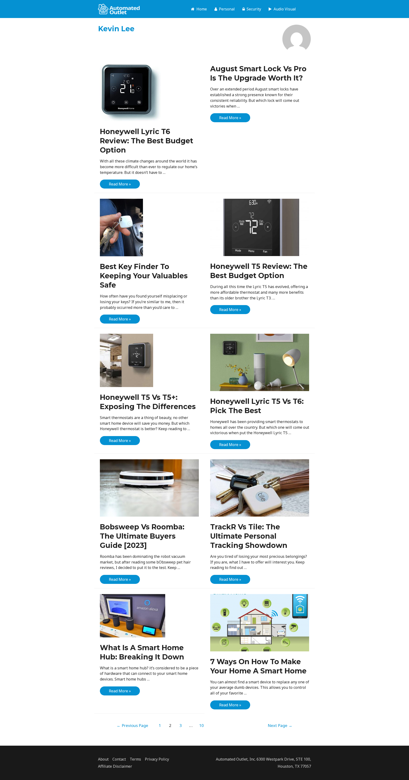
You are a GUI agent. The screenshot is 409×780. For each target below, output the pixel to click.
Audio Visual (284, 9)
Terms (135, 759)
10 (201, 725)
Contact (119, 759)
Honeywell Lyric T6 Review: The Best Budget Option (146, 140)
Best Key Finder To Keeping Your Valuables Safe (144, 275)
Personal (226, 9)
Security (253, 9)
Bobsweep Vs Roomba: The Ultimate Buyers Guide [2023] (142, 536)
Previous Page (132, 725)
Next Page (280, 725)
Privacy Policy (157, 759)
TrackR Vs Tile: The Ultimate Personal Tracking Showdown (248, 536)
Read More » (120, 185)
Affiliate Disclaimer (115, 766)
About (103, 759)
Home (201, 9)
